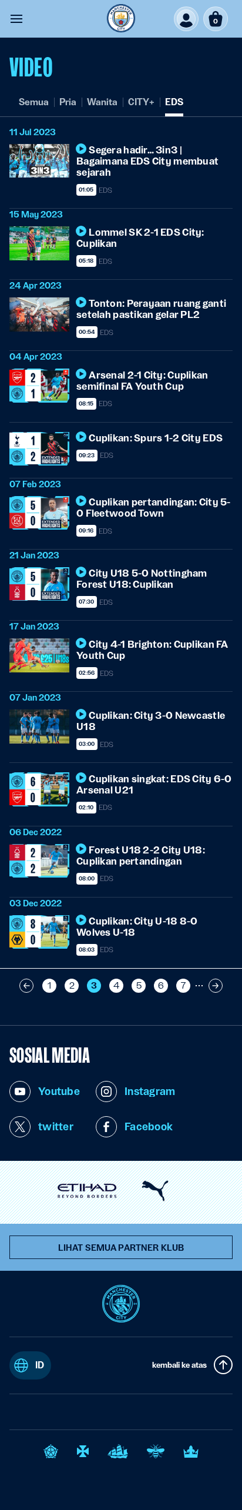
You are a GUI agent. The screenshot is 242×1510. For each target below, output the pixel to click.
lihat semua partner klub (121, 1248)
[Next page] (215, 985)
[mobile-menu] (16, 19)
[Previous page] (26, 985)
